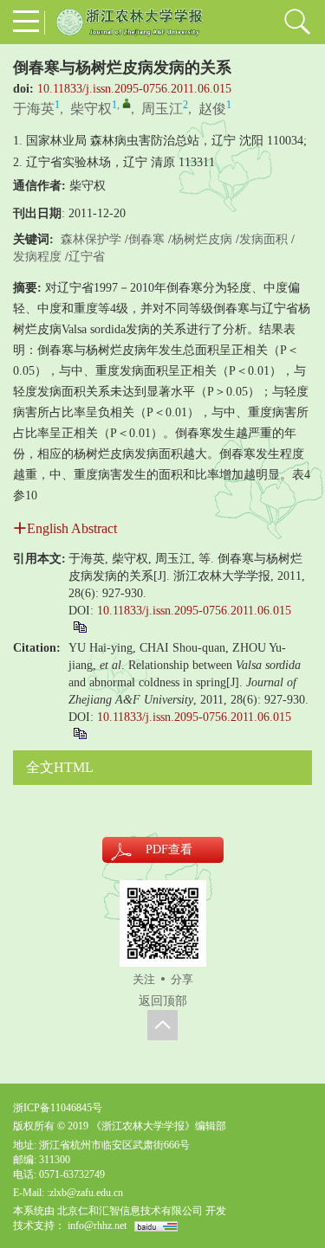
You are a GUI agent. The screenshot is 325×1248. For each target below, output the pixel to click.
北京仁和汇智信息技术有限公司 (130, 1211)
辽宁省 (86, 256)
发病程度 (37, 256)
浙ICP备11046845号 (57, 1108)
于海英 (34, 108)
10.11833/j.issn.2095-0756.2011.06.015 (134, 88)
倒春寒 (146, 239)
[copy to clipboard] (79, 732)
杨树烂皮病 (202, 239)
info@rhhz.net (97, 1225)
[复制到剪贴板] (79, 626)
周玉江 (162, 108)
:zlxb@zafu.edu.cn (85, 1193)
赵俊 (212, 108)
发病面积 (263, 239)
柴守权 (91, 108)
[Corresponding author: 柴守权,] (126, 103)
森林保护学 (91, 239)
